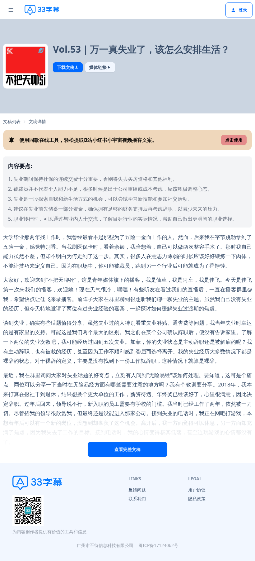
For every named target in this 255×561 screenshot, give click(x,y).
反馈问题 (137, 490)
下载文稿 (65, 67)
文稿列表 (12, 121)
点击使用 (234, 140)
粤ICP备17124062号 (158, 545)
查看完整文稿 (127, 449)
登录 (243, 10)
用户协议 (197, 490)
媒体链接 (98, 67)
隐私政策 (197, 498)
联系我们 (137, 498)
